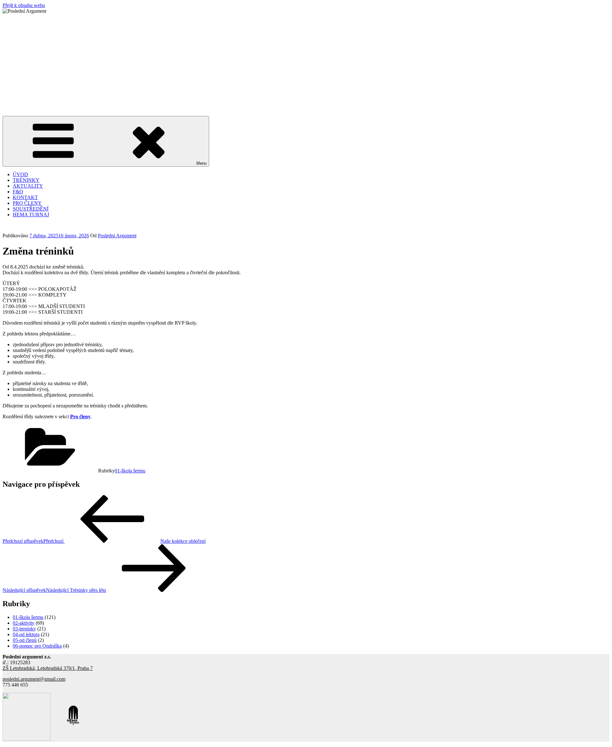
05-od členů (25, 640)
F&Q (18, 191)
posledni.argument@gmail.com (34, 679)
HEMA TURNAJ (31, 214)
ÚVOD (20, 174)
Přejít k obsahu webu (24, 5)
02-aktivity (23, 623)
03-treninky (24, 628)
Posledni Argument (117, 235)
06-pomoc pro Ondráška (37, 646)
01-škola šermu (130, 470)
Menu (201, 163)
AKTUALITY (28, 186)
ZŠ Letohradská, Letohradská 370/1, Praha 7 (48, 668)
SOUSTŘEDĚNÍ (30, 209)
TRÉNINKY (26, 180)
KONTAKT (25, 197)
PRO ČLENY (27, 203)
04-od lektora (26, 634)
